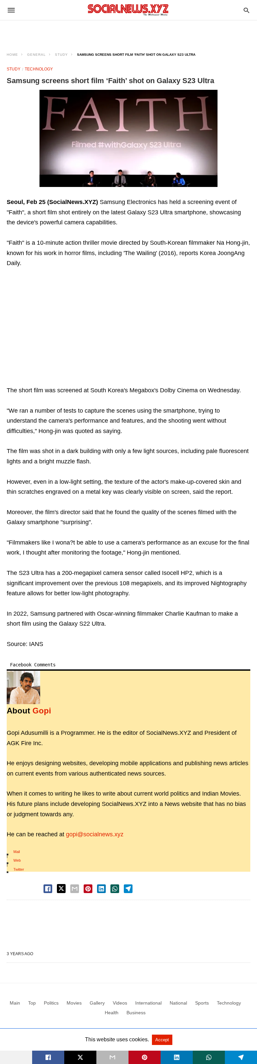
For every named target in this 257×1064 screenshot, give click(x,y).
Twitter (18, 869)
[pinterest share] (88, 888)
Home (12, 54)
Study (61, 54)
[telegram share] (128, 888)
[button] (128, 138)
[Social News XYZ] (128, 10)
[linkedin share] (101, 888)
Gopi (41, 710)
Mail (16, 852)
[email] (112, 1057)
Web (17, 860)
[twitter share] (61, 888)
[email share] (74, 888)
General (36, 54)
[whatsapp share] (114, 888)
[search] (246, 10)
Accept (162, 1039)
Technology (39, 69)
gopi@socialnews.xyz (94, 834)
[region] (128, 32)
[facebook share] (48, 888)
